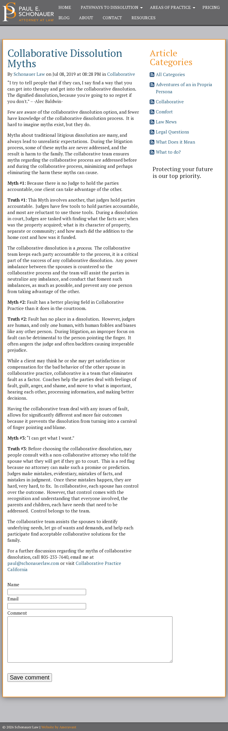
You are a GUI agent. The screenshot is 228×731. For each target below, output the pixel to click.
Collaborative (121, 74)
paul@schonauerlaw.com (33, 563)
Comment (17, 613)
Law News (166, 122)
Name (13, 584)
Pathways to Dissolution (109, 7)
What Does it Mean (175, 142)
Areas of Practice (170, 7)
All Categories (170, 74)
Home (64, 7)
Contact (112, 17)
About (86, 17)
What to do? (168, 152)
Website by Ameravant (58, 727)
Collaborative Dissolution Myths (64, 58)
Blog (63, 17)
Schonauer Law (29, 74)
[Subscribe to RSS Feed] (152, 75)
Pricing (211, 7)
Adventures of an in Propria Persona (184, 87)
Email (13, 599)
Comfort (164, 112)
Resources (144, 17)
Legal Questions (172, 132)
